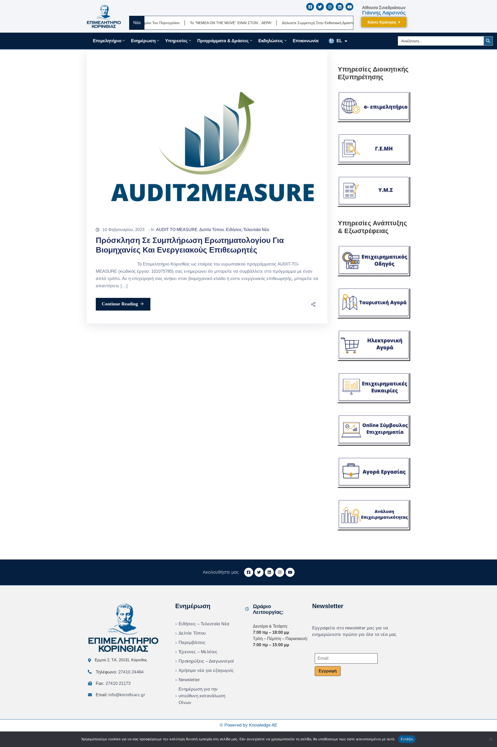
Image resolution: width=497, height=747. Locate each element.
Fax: (113, 683)
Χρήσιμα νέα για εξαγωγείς (206, 670)
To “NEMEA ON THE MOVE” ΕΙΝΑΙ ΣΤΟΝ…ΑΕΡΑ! (209, 23)
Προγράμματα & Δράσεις (223, 40)
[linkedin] (339, 7)
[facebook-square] (310, 7)
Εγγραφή (328, 671)
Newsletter (189, 679)
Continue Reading (120, 303)
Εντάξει (407, 739)
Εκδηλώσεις (270, 40)
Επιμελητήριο (107, 40)
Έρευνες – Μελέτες (198, 651)
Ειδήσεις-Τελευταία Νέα (247, 229)
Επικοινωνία (305, 40)
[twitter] (320, 7)
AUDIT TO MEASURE (177, 229)
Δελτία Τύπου (211, 229)
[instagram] (330, 7)
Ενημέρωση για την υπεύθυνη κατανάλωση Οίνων (202, 696)
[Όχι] (490, 739)
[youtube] (349, 7)
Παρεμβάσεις (192, 642)
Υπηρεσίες (176, 40)
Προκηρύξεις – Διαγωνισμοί (206, 661)
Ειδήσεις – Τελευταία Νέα (204, 623)
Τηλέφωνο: (119, 672)
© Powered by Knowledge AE (248, 725)
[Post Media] (207, 130)
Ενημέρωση (143, 40)
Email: (120, 695)
